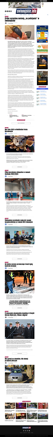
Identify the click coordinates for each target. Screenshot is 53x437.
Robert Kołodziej (11, 176)
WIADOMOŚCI (29, 14)
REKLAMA (32, 14)
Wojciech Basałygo (11, 23)
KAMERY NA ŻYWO (25, 14)
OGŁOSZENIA (21, 14)
